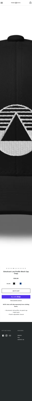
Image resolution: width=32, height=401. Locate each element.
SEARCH (20, 335)
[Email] (10, 336)
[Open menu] (2, 3)
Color (8, 283)
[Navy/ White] (24, 283)
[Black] (14, 283)
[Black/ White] (17, 283)
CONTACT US (21, 339)
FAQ (19, 337)
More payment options (16, 300)
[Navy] (20, 283)
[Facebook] (3, 336)
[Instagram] (7, 336)
